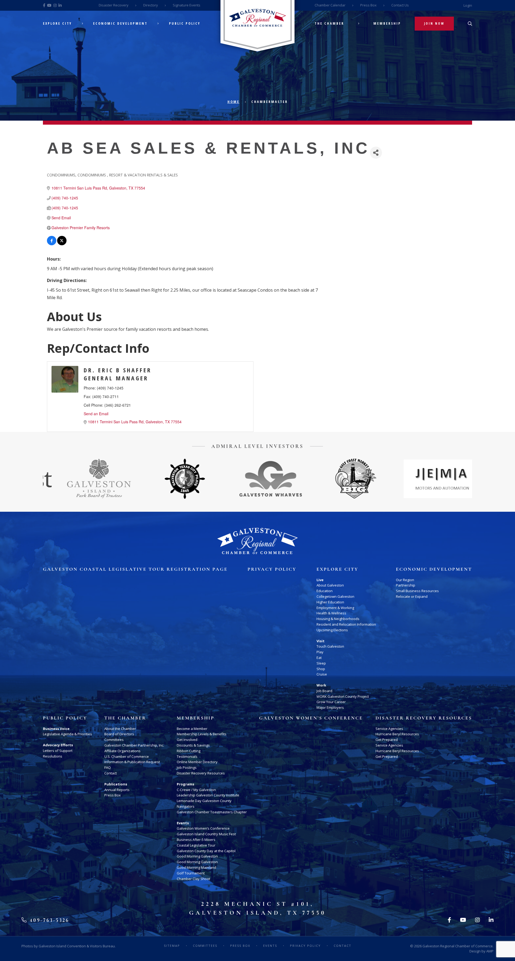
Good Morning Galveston (197, 856)
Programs (185, 784)
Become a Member (192, 728)
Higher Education (330, 602)
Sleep (321, 663)
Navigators (185, 806)
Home (233, 101)
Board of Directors (119, 734)
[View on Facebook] (51, 243)
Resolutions (52, 756)
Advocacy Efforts (58, 745)
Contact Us (400, 5)
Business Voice (56, 728)
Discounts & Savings (193, 745)
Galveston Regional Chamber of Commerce (457, 946)
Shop (321, 668)
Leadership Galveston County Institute (208, 795)
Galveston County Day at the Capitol (206, 850)
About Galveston (330, 585)
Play (320, 652)
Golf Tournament (191, 873)
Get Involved (187, 739)
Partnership (405, 585)
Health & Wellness (331, 613)
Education (325, 590)
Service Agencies (389, 728)
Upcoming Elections (332, 630)
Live (320, 579)
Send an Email (96, 413)
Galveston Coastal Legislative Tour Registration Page (135, 569)
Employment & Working (335, 607)
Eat (319, 657)
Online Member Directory (197, 761)
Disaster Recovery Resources (201, 773)
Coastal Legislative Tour (196, 845)
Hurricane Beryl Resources (397, 734)
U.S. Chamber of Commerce (126, 756)
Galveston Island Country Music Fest (206, 834)
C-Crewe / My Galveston (196, 789)
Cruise (322, 674)
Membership (387, 23)
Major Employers (330, 707)
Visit (321, 641)
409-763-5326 (48, 920)
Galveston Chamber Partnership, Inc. (134, 745)
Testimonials (187, 756)
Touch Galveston (330, 646)
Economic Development (120, 23)
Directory (150, 5)
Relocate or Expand (412, 596)
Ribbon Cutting (188, 750)
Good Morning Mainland (196, 867)
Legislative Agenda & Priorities (67, 734)
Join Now (434, 23)
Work (321, 685)
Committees (114, 739)
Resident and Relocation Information (346, 624)
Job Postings (187, 767)
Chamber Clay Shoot (193, 878)
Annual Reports (117, 789)
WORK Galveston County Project (343, 696)
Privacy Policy (272, 569)
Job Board (324, 690)
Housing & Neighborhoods (338, 618)
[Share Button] (376, 153)
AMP (490, 951)
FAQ (107, 767)
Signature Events (186, 5)
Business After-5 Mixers (196, 839)
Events (183, 823)
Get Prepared (387, 739)
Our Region (405, 579)
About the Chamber (120, 728)
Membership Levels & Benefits (201, 734)
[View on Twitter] (62, 243)
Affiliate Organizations (122, 750)
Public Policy (184, 23)
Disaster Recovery (113, 5)
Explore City (57, 23)
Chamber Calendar (330, 5)
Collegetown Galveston (335, 596)
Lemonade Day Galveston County (204, 800)
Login (468, 5)
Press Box (368, 5)
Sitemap (172, 946)
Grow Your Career (331, 701)
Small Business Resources (417, 590)
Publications (115, 784)
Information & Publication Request (132, 761)
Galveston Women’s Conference (203, 828)
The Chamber (329, 23)
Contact (110, 773)
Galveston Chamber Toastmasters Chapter (212, 812)
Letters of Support (57, 750)
